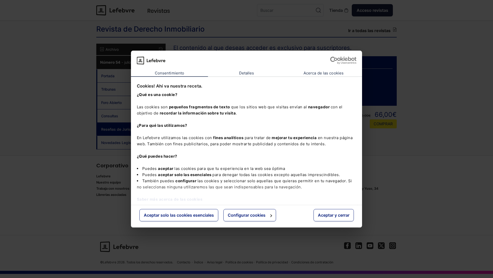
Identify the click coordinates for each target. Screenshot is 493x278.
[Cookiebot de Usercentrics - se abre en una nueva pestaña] (333, 60)
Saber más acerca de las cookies (170, 199)
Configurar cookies (247, 215)
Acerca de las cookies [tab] (324, 73)
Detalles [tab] (246, 73)
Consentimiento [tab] (169, 73)
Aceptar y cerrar (333, 215)
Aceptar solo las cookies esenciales (179, 215)
